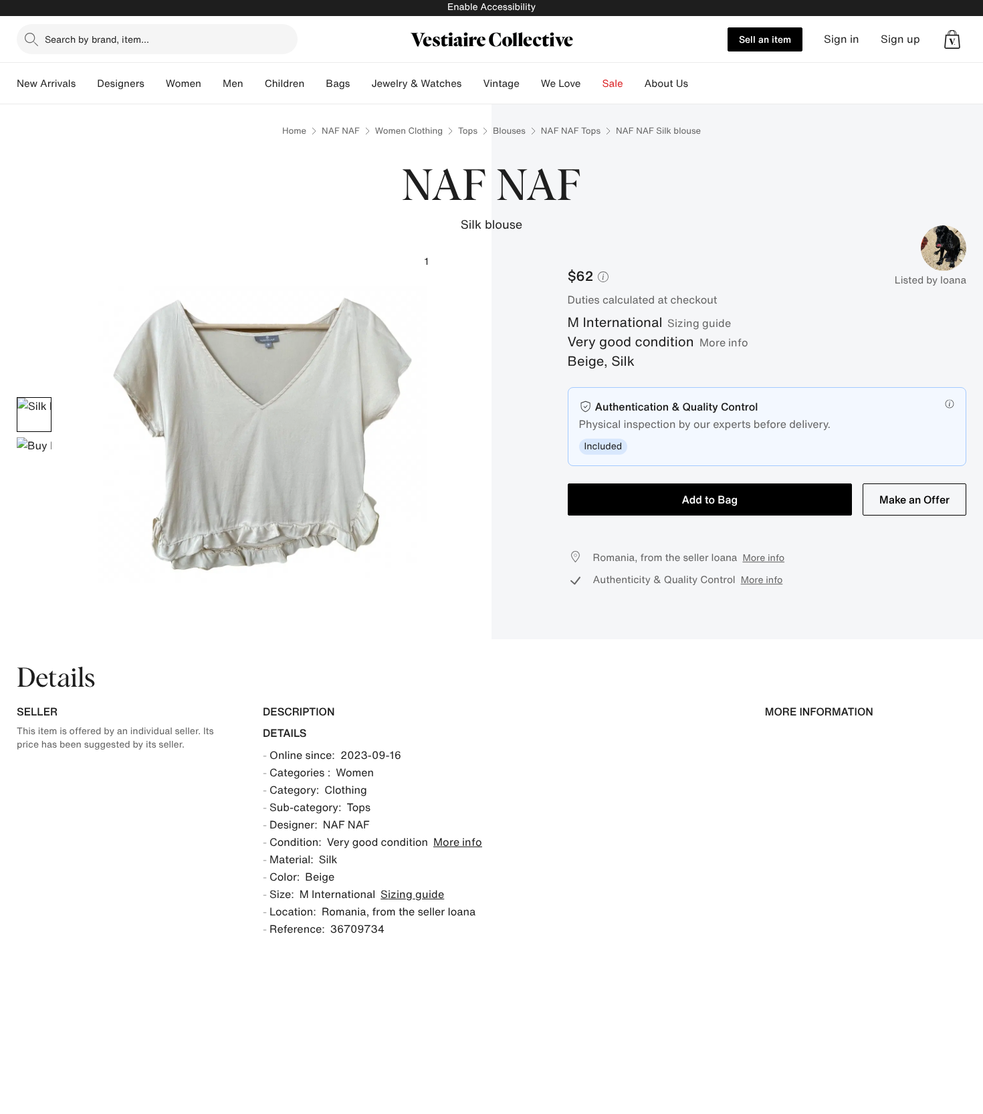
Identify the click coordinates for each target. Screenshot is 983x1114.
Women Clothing (409, 130)
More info (723, 342)
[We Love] (591, 83)
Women (183, 83)
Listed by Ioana (930, 280)
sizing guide (699, 323)
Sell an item (765, 39)
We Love (561, 83)
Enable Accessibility (491, 7)
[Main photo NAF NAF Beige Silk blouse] (34, 414)
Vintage (501, 83)
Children (285, 83)
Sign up (900, 39)
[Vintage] (530, 83)
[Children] (315, 83)
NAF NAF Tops (570, 130)
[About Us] (698, 83)
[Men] (254, 83)
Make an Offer (914, 499)
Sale (613, 83)
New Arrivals (46, 83)
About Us (666, 83)
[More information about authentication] (950, 404)
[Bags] (360, 83)
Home (294, 130)
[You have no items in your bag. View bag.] (952, 39)
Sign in (841, 39)
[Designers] (155, 83)
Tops (467, 130)
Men (233, 83)
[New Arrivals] (86, 83)
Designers (120, 83)
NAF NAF (341, 130)
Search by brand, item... (97, 39)
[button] (952, 39)
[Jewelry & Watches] (472, 83)
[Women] (212, 83)
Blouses (509, 130)
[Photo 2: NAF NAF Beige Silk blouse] (34, 454)
